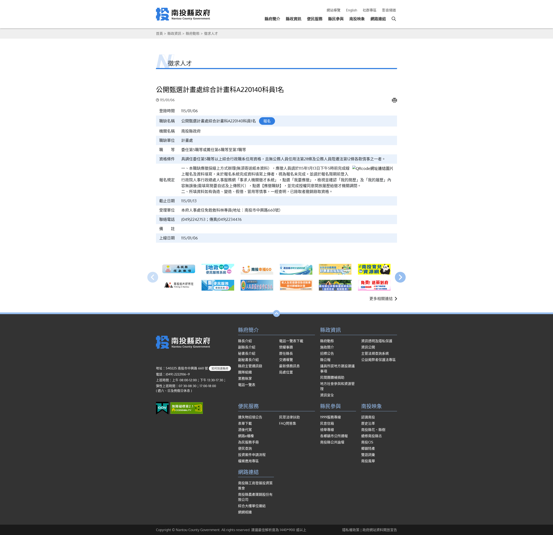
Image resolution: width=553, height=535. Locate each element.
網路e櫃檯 (246, 436)
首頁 (159, 33)
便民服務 (315, 18)
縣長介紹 (245, 341)
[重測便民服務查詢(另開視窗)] (218, 285)
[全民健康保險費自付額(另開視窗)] (296, 285)
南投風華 (368, 461)
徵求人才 (211, 33)
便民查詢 (245, 448)
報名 (267, 121)
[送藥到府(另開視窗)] (374, 285)
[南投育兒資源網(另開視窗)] (374, 269)
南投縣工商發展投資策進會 (255, 485)
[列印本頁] (394, 100)
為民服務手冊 (248, 442)
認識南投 (368, 417)
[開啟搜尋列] (394, 19)
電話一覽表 (246, 385)
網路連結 (378, 18)
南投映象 (357, 18)
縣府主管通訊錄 (250, 366)
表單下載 (245, 423)
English (351, 10)
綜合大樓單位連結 (252, 506)
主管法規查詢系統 (375, 353)
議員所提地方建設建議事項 (337, 368)
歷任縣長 (286, 353)
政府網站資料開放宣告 (379, 530)
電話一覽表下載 (291, 341)
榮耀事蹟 (286, 347)
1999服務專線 (330, 417)
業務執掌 (245, 378)
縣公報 (325, 360)
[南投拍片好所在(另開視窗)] (178, 285)
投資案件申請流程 (252, 455)
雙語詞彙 (368, 455)
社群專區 (370, 10)
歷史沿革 (368, 423)
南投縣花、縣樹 (373, 429)
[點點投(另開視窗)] (335, 269)
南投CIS (367, 442)
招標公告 (327, 353)
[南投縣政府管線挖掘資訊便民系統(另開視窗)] (335, 285)
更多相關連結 (381, 298)
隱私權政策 (350, 530)
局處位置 (286, 372)
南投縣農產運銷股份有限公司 (255, 497)
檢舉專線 (327, 429)
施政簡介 (327, 347)
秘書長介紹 (246, 353)
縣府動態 (193, 33)
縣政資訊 (293, 18)
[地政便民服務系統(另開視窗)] (218, 269)
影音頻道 (389, 10)
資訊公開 (368, 347)
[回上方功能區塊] (276, 313)
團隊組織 (245, 372)
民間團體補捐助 (332, 377)
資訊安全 (327, 395)
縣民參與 (336, 18)
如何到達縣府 (219, 368)
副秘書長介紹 (248, 360)
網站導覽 (333, 10)
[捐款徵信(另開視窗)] (178, 269)
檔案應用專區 (248, 461)
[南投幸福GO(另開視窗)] (257, 269)
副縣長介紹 (246, 347)
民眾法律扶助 (289, 417)
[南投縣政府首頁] (183, 14)
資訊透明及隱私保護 (376, 341)
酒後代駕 (245, 429)
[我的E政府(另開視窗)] (162, 408)
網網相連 (245, 512)
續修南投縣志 (371, 436)
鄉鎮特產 (368, 448)
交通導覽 (286, 360)
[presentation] (152, 277)
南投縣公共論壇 (332, 442)
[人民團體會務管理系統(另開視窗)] (257, 285)
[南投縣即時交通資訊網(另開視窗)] (296, 269)
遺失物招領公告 (250, 417)
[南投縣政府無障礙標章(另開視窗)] (186, 408)
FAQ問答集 (287, 423)
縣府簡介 (272, 18)
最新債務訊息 (289, 366)
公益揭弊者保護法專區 (378, 360)
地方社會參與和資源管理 (337, 386)
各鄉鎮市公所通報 (334, 436)
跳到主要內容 (14, 6)
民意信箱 (327, 423)
